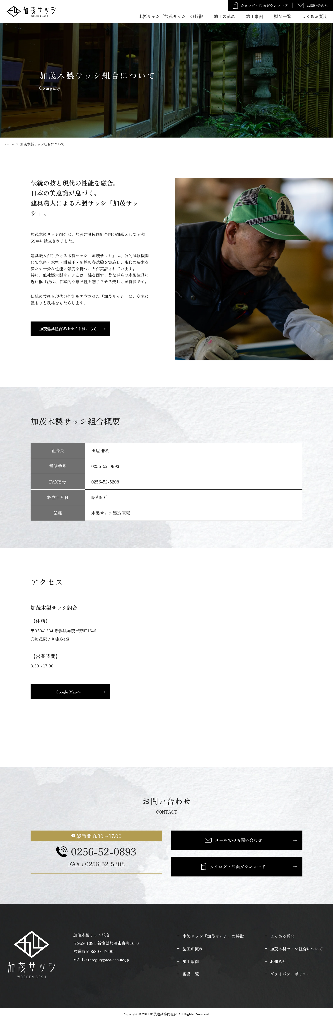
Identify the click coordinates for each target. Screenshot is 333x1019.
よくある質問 (315, 16)
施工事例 (254, 16)
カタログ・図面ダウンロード (264, 5)
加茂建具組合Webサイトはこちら (68, 329)
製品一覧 (282, 16)
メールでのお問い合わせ (238, 840)
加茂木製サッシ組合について (296, 949)
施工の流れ (224, 16)
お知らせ (278, 961)
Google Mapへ (68, 691)
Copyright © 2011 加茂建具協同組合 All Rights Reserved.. (166, 1014)
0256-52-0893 (103, 851)
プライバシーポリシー (290, 974)
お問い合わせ (317, 5)
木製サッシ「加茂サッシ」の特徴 (170, 16)
